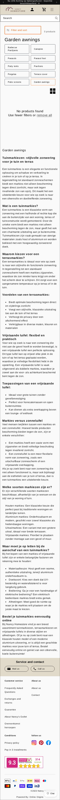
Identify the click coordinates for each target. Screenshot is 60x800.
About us (36, 688)
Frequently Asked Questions (14, 690)
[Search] (56, 18)
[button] (52, 9)
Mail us (15, 669)
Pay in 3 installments (16, 750)
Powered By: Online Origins (30, 797)
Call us (41, 669)
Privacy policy (12, 743)
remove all (44, 115)
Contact (36, 695)
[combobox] (30, 18)
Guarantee (10, 709)
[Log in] (33, 9)
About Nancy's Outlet (16, 716)
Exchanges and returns (13, 701)
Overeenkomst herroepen (12, 725)
